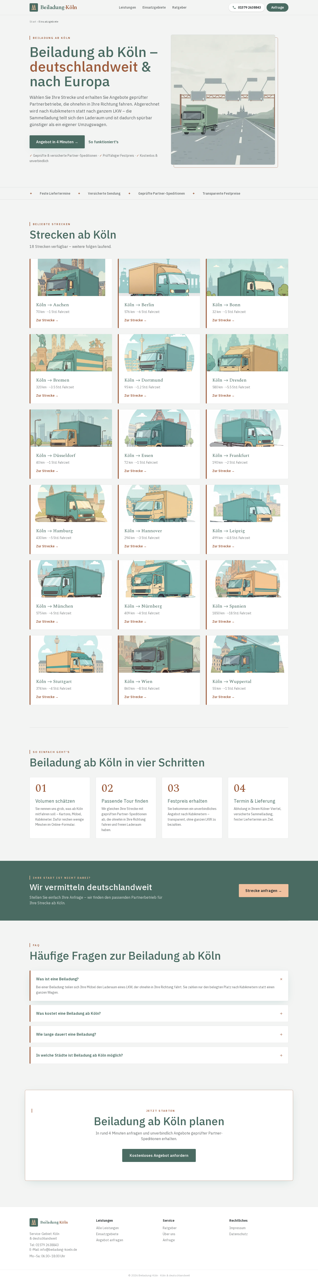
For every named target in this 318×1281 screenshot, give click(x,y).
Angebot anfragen (109, 1240)
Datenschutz (238, 1234)
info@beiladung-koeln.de (58, 1250)
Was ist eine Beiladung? (159, 979)
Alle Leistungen (107, 1228)
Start (33, 21)
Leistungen (127, 7)
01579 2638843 (249, 7)
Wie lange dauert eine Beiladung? (159, 1034)
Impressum (237, 1228)
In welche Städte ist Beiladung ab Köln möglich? (159, 1055)
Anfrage (277, 7)
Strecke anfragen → (263, 890)
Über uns (169, 1234)
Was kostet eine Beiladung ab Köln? (159, 1013)
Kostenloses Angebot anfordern (159, 1155)
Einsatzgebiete (154, 7)
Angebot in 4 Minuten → (57, 142)
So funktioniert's (103, 142)
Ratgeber (179, 7)
